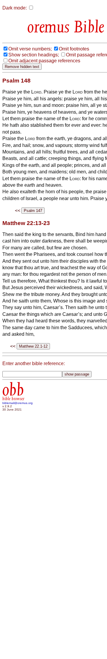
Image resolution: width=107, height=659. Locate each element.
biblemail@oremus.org (17, 403)
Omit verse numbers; (30, 48)
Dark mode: (14, 7)
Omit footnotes (74, 48)
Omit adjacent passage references (44, 60)
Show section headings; (33, 54)
